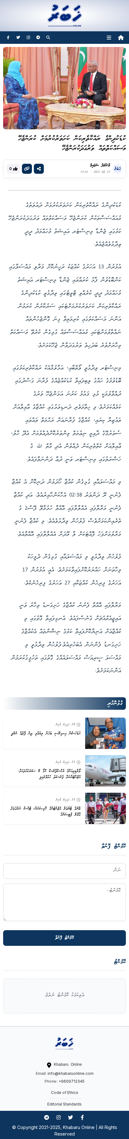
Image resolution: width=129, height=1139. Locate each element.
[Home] (121, 38)
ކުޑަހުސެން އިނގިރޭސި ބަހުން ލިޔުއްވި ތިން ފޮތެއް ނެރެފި (45, 733)
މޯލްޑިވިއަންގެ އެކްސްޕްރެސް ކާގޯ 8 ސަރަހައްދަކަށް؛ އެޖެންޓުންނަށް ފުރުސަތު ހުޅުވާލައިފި (49, 774)
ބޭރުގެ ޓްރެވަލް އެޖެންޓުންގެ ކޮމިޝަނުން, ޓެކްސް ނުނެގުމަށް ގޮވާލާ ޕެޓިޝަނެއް (45, 812)
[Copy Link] (27, 169)
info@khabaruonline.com (71, 1073)
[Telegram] (38, 38)
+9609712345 (72, 1081)
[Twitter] (18, 38)
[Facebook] (8, 38)
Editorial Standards (64, 1104)
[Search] (48, 38)
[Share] (39, 169)
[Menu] (109, 38)
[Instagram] (28, 38)
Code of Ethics (64, 1092)
